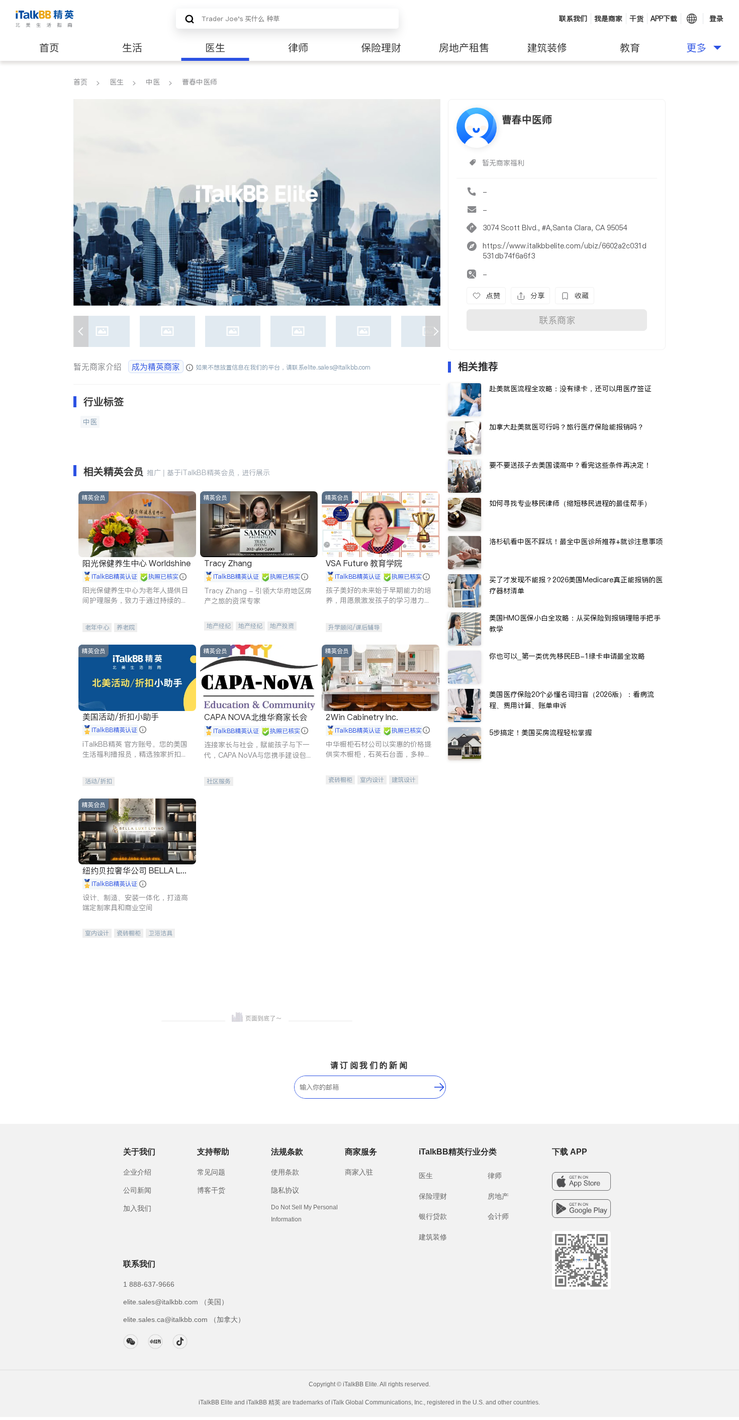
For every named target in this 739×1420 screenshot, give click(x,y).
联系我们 (573, 19)
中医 (153, 82)
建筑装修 (547, 48)
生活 (132, 48)
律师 (298, 48)
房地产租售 (464, 48)
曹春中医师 (199, 82)
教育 (630, 48)
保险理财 (381, 48)
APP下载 (664, 19)
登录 (716, 19)
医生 (215, 48)
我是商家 (608, 19)
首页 (49, 48)
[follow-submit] (439, 1087)
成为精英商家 (156, 366)
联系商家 (557, 320)
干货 (636, 19)
